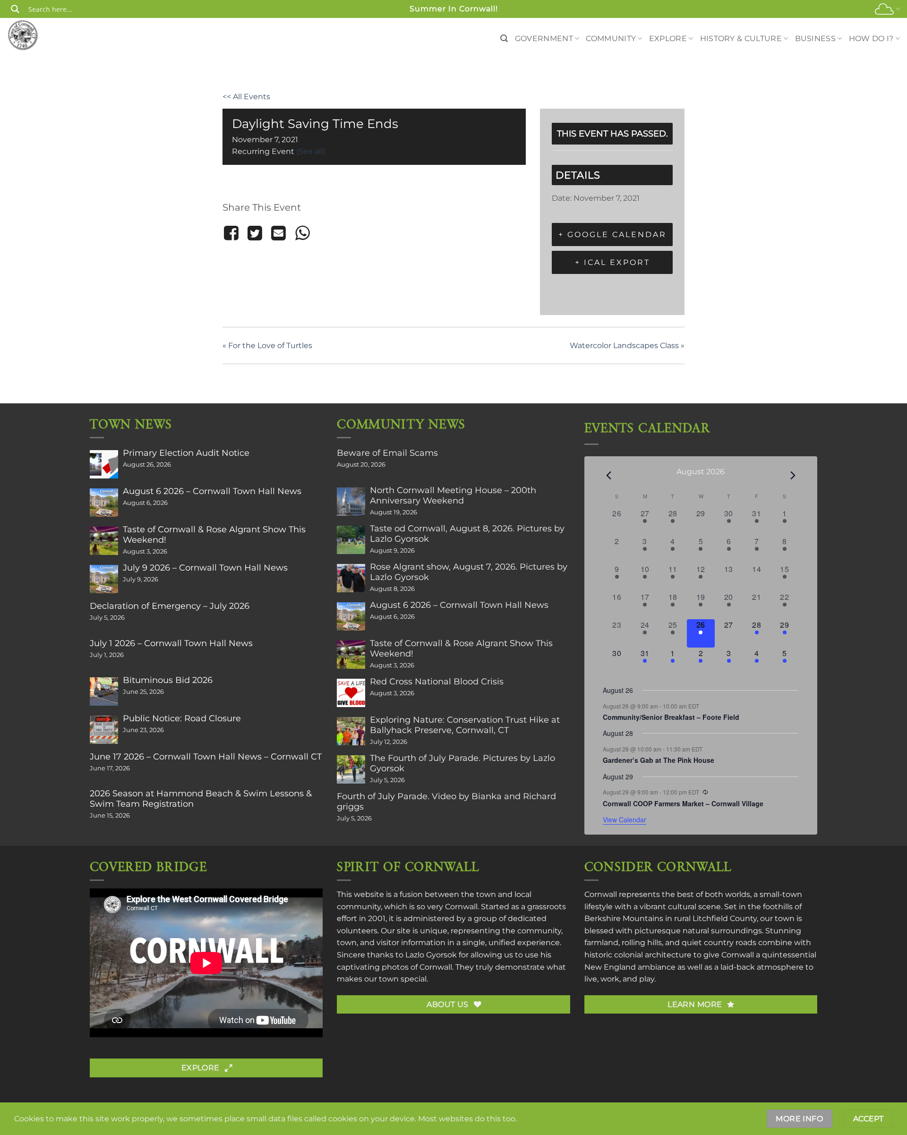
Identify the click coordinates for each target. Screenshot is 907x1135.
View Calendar (624, 819)
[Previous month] (608, 475)
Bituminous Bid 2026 (168, 680)
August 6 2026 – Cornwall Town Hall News (212, 491)
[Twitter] (254, 233)
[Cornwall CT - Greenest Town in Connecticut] (41, 35)
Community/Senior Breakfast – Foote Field (671, 717)
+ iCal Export (612, 262)
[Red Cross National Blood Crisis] (351, 693)
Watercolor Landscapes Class (627, 345)
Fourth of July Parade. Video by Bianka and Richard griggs (446, 801)
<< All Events (246, 96)
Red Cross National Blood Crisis (437, 681)
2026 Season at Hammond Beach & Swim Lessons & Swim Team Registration (201, 798)
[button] (504, 38)
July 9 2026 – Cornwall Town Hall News (205, 568)
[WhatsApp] (302, 233)
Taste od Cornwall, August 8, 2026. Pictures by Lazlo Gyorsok (467, 533)
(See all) (310, 151)
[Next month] (792, 475)
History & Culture (741, 38)
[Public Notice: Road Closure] (104, 730)
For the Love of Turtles (267, 345)
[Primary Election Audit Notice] (104, 464)
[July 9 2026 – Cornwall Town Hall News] (104, 579)
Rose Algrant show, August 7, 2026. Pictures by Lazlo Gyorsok (468, 572)
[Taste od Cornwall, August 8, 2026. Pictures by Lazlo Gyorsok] (351, 540)
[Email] (279, 233)
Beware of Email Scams (387, 453)
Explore (668, 38)
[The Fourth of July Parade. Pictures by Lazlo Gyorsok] (351, 769)
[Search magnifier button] (15, 9)
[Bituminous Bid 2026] (104, 691)
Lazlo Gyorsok (431, 954)
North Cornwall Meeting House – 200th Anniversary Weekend (453, 495)
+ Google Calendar (612, 234)
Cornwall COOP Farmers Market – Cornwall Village (683, 803)
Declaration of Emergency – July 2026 (169, 606)
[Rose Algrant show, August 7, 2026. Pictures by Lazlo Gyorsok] (351, 578)
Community (611, 38)
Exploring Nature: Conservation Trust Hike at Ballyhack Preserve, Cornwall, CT (465, 725)
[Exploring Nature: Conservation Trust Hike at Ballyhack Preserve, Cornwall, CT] (351, 731)
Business (815, 38)
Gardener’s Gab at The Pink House (658, 760)
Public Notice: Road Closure (182, 718)
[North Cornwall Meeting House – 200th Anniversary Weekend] (351, 501)
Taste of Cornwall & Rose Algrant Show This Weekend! (214, 534)
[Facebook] (232, 233)
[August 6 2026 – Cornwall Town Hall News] (104, 502)
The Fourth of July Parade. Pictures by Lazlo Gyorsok (462, 763)
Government (544, 38)
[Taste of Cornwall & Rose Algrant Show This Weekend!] (104, 541)
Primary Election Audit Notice (186, 453)
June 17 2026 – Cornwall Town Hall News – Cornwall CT (206, 756)
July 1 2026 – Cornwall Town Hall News (171, 643)
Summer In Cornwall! (454, 8)
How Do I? (871, 38)
